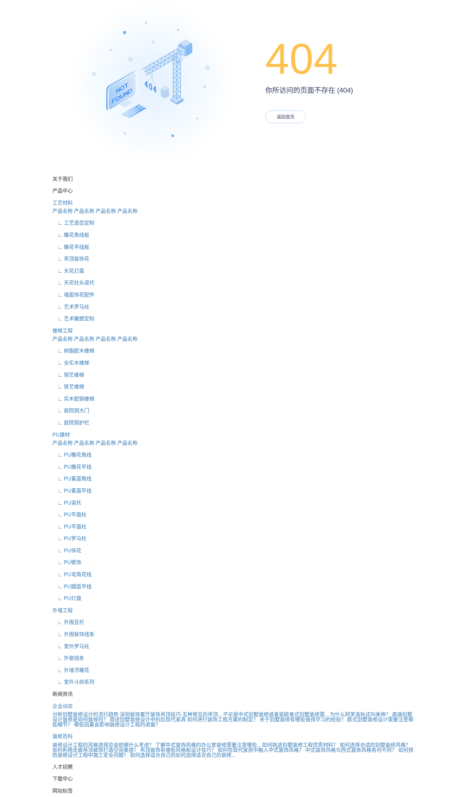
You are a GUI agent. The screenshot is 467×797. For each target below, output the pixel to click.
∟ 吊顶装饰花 (70, 259)
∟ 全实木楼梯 (70, 363)
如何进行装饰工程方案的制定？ (222, 719)
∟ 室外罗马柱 (70, 646)
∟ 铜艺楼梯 (68, 375)
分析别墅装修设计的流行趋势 (85, 714)
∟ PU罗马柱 (69, 538)
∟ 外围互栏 (68, 622)
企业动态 (62, 706)
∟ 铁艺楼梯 (68, 386)
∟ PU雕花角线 (71, 455)
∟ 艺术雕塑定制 (73, 318)
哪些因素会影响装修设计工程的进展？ (117, 724)
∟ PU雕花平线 (71, 467)
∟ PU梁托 (66, 503)
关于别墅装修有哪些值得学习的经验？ (303, 719)
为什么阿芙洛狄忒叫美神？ (360, 714)
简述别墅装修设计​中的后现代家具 (148, 719)
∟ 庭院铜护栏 (70, 422)
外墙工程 (62, 610)
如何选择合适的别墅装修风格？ (375, 745)
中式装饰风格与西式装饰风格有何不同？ (351, 750)
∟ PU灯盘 (66, 598)
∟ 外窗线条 (68, 658)
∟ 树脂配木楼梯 (73, 350)
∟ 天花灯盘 (68, 271)
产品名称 (62, 211)
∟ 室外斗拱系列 (73, 682)
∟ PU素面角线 (71, 478)
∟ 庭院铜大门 (70, 410)
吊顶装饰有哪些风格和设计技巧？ (178, 750)
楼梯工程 (62, 330)
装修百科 (62, 736)
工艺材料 (62, 203)
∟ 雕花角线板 (70, 235)
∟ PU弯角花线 (71, 574)
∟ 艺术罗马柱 (70, 307)
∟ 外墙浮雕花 (70, 670)
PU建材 (61, 434)
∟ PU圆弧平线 (71, 586)
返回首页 (285, 116)
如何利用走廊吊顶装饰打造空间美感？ (95, 750)
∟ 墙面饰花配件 (73, 294)
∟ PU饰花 (66, 550)
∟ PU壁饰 (66, 562)
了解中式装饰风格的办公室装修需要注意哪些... (208, 745)
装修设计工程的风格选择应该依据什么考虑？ (103, 745)
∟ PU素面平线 (71, 490)
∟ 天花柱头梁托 (73, 282)
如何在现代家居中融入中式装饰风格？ (261, 750)
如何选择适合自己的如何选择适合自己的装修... (182, 755)
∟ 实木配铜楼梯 (73, 399)
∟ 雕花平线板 (70, 247)
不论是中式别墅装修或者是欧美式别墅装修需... (275, 714)
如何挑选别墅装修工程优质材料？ (300, 745)
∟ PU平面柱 (69, 514)
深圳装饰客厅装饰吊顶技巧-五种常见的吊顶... (171, 714)
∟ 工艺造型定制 (73, 223)
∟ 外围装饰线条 (73, 634)
